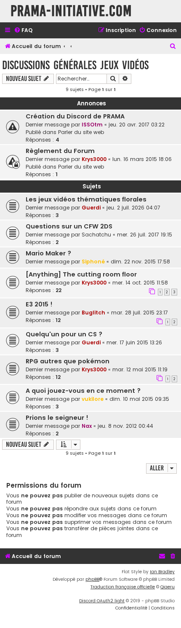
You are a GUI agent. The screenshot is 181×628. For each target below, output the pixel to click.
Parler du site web (81, 132)
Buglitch (93, 312)
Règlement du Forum (60, 151)
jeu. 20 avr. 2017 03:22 (137, 124)
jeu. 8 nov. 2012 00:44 (125, 425)
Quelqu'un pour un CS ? (64, 334)
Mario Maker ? (48, 253)
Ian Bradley (162, 572)
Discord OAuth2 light (102, 601)
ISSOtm (92, 124)
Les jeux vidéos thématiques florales (86, 199)
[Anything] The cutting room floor (81, 274)
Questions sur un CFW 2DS (69, 226)
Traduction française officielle (122, 587)
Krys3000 (94, 159)
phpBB (92, 579)
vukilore (93, 399)
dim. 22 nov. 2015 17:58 (140, 261)
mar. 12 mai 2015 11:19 (140, 369)
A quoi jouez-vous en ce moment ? (83, 390)
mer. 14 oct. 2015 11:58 (140, 282)
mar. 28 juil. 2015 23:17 (139, 312)
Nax (87, 425)
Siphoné (93, 261)
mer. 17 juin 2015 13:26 (134, 342)
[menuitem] (23, 30)
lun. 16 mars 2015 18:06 (142, 159)
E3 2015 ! (39, 304)
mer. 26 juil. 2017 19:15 (144, 234)
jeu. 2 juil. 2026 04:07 (133, 207)
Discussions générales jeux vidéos (75, 65)
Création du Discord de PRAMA (75, 116)
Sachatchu (96, 234)
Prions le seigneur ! (57, 417)
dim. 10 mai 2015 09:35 (139, 399)
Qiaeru (167, 587)
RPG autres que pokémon (67, 361)
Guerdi (91, 207)
